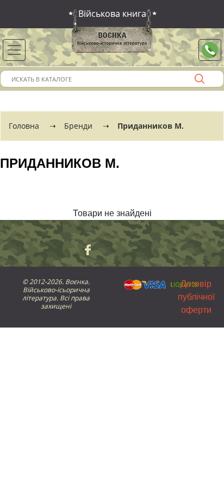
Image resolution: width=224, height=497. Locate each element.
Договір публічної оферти (196, 296)
